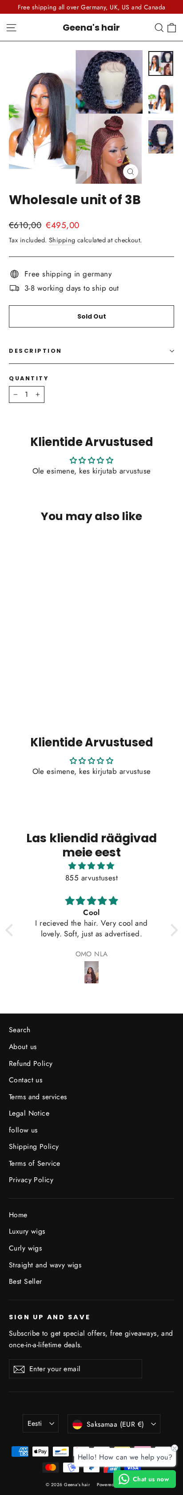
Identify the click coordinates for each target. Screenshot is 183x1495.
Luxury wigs (27, 1231)
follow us (23, 1130)
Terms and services (38, 1097)
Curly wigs (25, 1248)
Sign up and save (50, 1317)
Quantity (28, 378)
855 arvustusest (91, 877)
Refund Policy (31, 1063)
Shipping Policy (34, 1146)
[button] (11, 930)
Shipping (62, 240)
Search (20, 1030)
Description (35, 351)
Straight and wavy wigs (45, 1265)
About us (22, 1046)
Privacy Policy (31, 1180)
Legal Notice (29, 1113)
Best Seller (25, 1281)
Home (18, 1215)
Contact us (25, 1080)
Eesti (35, 1423)
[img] (91, 866)
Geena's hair (91, 27)
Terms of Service (34, 1163)
